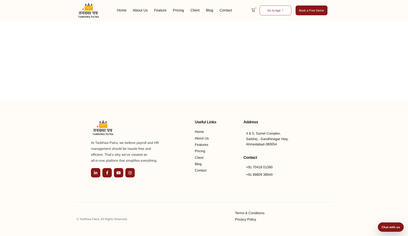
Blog (209, 10)
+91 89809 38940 (259, 175)
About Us (140, 10)
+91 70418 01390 (259, 167)
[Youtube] (118, 172)
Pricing (178, 10)
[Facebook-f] (107, 172)
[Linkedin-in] (95, 172)
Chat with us (391, 227)
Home (121, 10)
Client (195, 10)
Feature (160, 10)
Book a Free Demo (311, 10)
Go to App (273, 10)
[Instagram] (130, 172)
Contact (226, 10)
